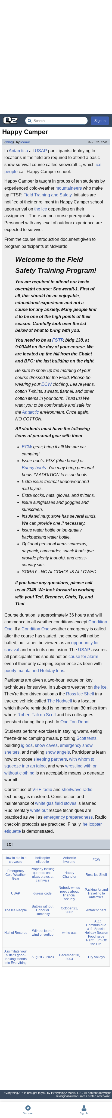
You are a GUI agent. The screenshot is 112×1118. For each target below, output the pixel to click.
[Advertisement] (56, 57)
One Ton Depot (74, 722)
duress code (42, 893)
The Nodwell (59, 701)
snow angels (57, 752)
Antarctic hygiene (69, 860)
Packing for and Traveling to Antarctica (96, 893)
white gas (44, 803)
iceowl (25, 142)
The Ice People (16, 910)
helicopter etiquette (42, 860)
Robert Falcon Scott (36, 714)
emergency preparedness (68, 817)
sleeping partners (50, 759)
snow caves (46, 745)
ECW (46, 384)
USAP (41, 150)
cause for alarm (83, 656)
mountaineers (68, 188)
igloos (27, 745)
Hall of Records (15, 933)
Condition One (35, 629)
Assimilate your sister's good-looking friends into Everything (15, 957)
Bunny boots (34, 467)
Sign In (99, 121)
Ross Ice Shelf (80, 694)
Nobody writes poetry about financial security (69, 893)
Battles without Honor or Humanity (42, 910)
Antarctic (30, 412)
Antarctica (18, 150)
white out (39, 810)
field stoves (65, 803)
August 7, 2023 (43, 957)
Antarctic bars (96, 910)
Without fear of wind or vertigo (43, 932)
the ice (40, 209)
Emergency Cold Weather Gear (15, 874)
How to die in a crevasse (16, 860)
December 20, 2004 (69, 957)
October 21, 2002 (69, 910)
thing (9, 142)
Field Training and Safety (47, 195)
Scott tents (86, 738)
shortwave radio (77, 789)
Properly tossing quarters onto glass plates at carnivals (43, 874)
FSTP (57, 340)
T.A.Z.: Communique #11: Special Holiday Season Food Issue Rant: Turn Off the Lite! (96, 932)
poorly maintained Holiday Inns (34, 670)
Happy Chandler (69, 875)
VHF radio (42, 789)
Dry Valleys (96, 957)
